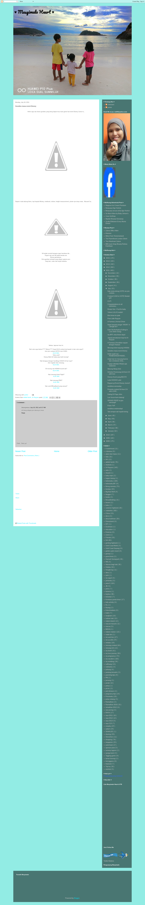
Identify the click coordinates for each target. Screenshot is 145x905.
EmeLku (109, 532)
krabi (107, 613)
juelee (110, 107)
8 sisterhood (110, 448)
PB (107, 677)
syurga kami (110, 753)
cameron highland (112, 508)
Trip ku (108, 766)
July (109, 288)
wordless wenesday (114, 386)
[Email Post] (32, 395)
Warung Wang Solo (114, 369)
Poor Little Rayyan (114, 318)
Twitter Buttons (109, 861)
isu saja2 (109, 578)
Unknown (111, 104)
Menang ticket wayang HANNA (118, 348)
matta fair (109, 634)
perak (108, 683)
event (108, 535)
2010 (108, 435)
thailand (109, 764)
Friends (108, 537)
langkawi (109, 616)
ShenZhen (109, 737)
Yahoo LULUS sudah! (115, 312)
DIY (107, 524)
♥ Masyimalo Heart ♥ (34, 11)
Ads (107, 457)
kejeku (108, 594)
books (108, 497)
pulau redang (110, 699)
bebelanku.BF (111, 483)
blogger (108, 494)
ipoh (107, 575)
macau (108, 626)
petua (108, 686)
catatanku (109, 510)
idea (107, 572)
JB (107, 586)
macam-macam (111, 624)
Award (108, 473)
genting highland (112, 543)
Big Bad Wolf (110, 492)
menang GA (110, 648)
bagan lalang (110, 478)
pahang (108, 669)
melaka (108, 642)
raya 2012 (109, 718)
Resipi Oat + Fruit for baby (117, 309)
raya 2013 (109, 721)
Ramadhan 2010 (112, 704)
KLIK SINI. (56, 370)
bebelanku (109, 481)
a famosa (109, 451)
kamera (108, 591)
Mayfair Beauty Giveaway (114, 219)
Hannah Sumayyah (112, 559)
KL (107, 605)
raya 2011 (109, 715)
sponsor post (110, 748)
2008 (108, 441)
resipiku (108, 726)
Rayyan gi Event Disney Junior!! (119, 383)
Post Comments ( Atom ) (31, 455)
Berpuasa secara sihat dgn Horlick (118, 211)
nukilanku (109, 667)
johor (107, 589)
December (112, 273)
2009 (108, 438)
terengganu (110, 761)
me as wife (109, 640)
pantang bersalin (112, 672)
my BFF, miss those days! (116, 335)
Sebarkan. (18, 509)
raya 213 (109, 723)
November (112, 276)
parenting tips (110, 675)
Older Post (92, 451)
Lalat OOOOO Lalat (114, 380)
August (110, 285)
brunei (108, 502)
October (111, 279)
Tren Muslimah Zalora (113, 241)
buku (107, 505)
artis (107, 470)
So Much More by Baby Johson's (117, 213)
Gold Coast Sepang (113, 548)
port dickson (110, 691)
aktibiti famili (27, 397)
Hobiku (108, 567)
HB (107, 562)
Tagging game (111, 756)
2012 (108, 267)
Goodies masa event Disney (117, 351)
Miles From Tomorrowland (115, 236)
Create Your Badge (108, 198)
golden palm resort (112, 551)
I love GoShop (111, 216)
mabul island (110, 621)
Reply (23, 413)
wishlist (108, 769)
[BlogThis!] (53, 398)
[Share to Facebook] (57, 398)
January (111, 431)
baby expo (109, 475)
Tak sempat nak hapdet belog (118, 412)
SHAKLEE (109, 731)
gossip (108, 554)
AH (107, 459)
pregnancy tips (111, 694)
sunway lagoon (111, 750)
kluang (108, 607)
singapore (109, 742)
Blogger (76, 898)
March (110, 425)
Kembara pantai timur (113, 599)
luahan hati (110, 618)
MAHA (108, 629)
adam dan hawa (111, 454)
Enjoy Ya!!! (111, 405)
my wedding (110, 661)
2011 (108, 270)
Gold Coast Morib (112, 545)
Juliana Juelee (107, 166)
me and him (110, 637)
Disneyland (110, 521)
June (110, 415)
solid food (109, 745)
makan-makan (111, 632)
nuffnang (109, 664)
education (109, 529)
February (111, 428)
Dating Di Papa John (115, 394)
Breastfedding (111, 500)
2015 (108, 258)
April (109, 422)
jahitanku (109, 580)
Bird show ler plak (114, 315)
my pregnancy (111, 656)
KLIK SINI (56, 376)
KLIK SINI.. (56, 353)
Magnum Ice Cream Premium (116, 205)
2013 (108, 264)
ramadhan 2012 (111, 707)
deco (107, 516)
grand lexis (110, 556)
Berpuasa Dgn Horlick (113, 208)
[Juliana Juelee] (109, 197)
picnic (108, 688)
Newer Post (20, 451)
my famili (109, 651)
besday (108, 489)
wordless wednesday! (115, 408)
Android (108, 465)
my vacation (110, 659)
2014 (108, 261)
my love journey (111, 653)
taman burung (111, 758)
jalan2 (108, 583)
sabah (108, 729)
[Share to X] (55, 398)
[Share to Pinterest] (59, 398)
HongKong (110, 570)
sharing (108, 734)
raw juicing (110, 710)
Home (56, 451)
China (108, 513)
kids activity (110, 602)
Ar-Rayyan (35, 397)
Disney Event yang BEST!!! (117, 377)
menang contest (111, 645)
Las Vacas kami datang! (116, 397)
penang (108, 680)
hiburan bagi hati (112, 564)
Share (17, 498)
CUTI (109, 301)
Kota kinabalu (111, 610)
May (109, 419)
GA (107, 540)
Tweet (17, 493)
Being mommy (111, 486)
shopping (109, 739)
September (112, 282)
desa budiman (111, 519)
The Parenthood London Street (116, 239)
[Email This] (50, 398)
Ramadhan (110, 702)
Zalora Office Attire (112, 230)
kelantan (109, 597)
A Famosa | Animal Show (116, 321)
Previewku (109, 696)
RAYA (108, 712)
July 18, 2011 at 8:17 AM (38, 407)
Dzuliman (109, 527)
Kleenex (108, 233)
